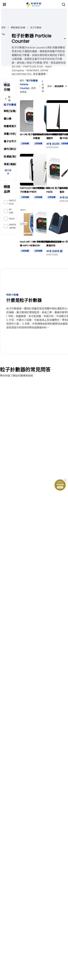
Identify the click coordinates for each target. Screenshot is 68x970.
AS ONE (11, 211)
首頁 (3, 27)
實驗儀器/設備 (18, 27)
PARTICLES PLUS (14, 202)
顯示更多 (8, 172)
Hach (12, 218)
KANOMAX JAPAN (14, 226)
